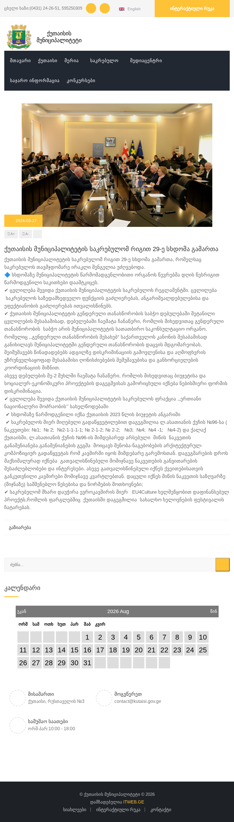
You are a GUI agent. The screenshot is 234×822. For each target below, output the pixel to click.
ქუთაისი (47, 60)
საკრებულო (104, 60)
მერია (71, 60)
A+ (12, 234)
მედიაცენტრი (146, 60)
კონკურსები (81, 80)
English (133, 9)
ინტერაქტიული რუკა (192, 8)
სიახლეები (74, 809)
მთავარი (20, 60)
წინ (213, 610)
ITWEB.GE (133, 801)
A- (27, 234)
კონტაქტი (160, 809)
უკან (21, 610)
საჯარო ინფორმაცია (35, 80)
